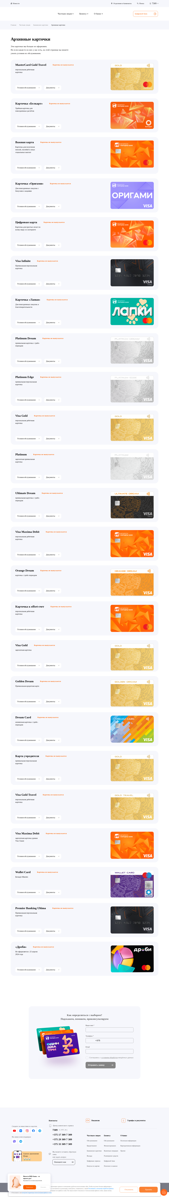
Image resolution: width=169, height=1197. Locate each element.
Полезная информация (128, 1141)
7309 (55, 1129)
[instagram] (27, 1130)
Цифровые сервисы (93, 1161)
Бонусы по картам (93, 1166)
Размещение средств (111, 1156)
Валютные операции (111, 1151)
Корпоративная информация (130, 1146)
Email (88, 1047)
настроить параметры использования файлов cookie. (37, 1193)
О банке (123, 1136)
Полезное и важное (110, 1166)
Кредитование (92, 1146)
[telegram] (39, 1130)
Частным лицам (93, 1136)
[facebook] (33, 1130)
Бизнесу (107, 1136)
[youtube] (14, 1130)
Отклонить (129, 1190)
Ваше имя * (90, 1025)
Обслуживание (92, 1141)
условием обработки (109, 1058)
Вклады (89, 1156)
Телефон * (90, 1036)
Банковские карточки (94, 1151)
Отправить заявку (96, 1065)
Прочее (122, 1151)
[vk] (20, 1130)
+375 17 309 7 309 (62, 1134)
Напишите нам (60, 1162)
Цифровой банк (141, 14)
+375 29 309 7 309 (62, 1139)
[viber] (14, 1141)
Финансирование (110, 1146)
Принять (148, 1190)
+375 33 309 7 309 (62, 1144)
